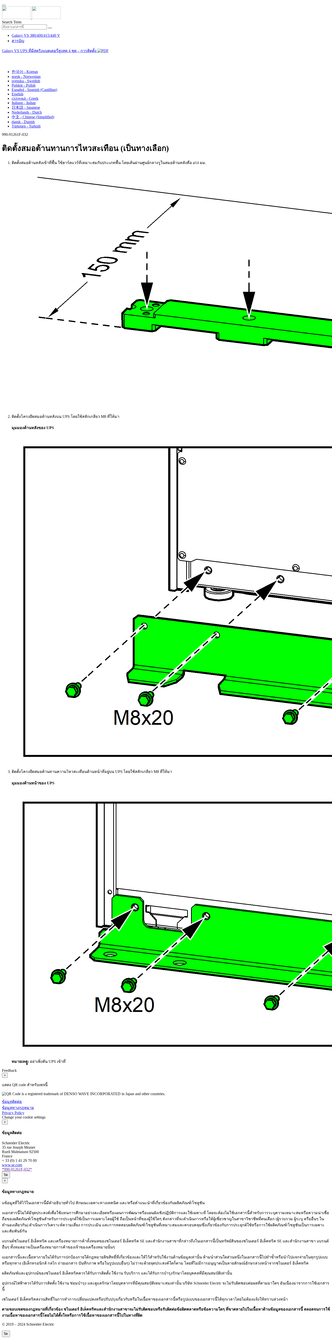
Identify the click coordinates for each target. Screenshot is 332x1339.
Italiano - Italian (24, 103)
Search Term (11, 22)
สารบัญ (18, 41)
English (17, 94)
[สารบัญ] (4, 57)
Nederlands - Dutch (27, 112)
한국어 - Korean (25, 72)
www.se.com (12, 1165)
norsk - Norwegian (26, 76)
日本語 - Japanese (26, 107)
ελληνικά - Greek (25, 98)
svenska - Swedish (26, 81)
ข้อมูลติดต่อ (12, 1102)
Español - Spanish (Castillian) (34, 90)
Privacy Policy (13, 1113)
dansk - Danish (23, 122)
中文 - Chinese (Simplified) (33, 117)
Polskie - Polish (23, 85)
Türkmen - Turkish (26, 126)
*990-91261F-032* (17, 1169)
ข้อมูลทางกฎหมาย (18, 1108)
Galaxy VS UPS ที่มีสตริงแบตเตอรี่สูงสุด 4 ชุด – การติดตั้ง (49, 51)
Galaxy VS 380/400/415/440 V (36, 35)
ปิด (6, 1175)
